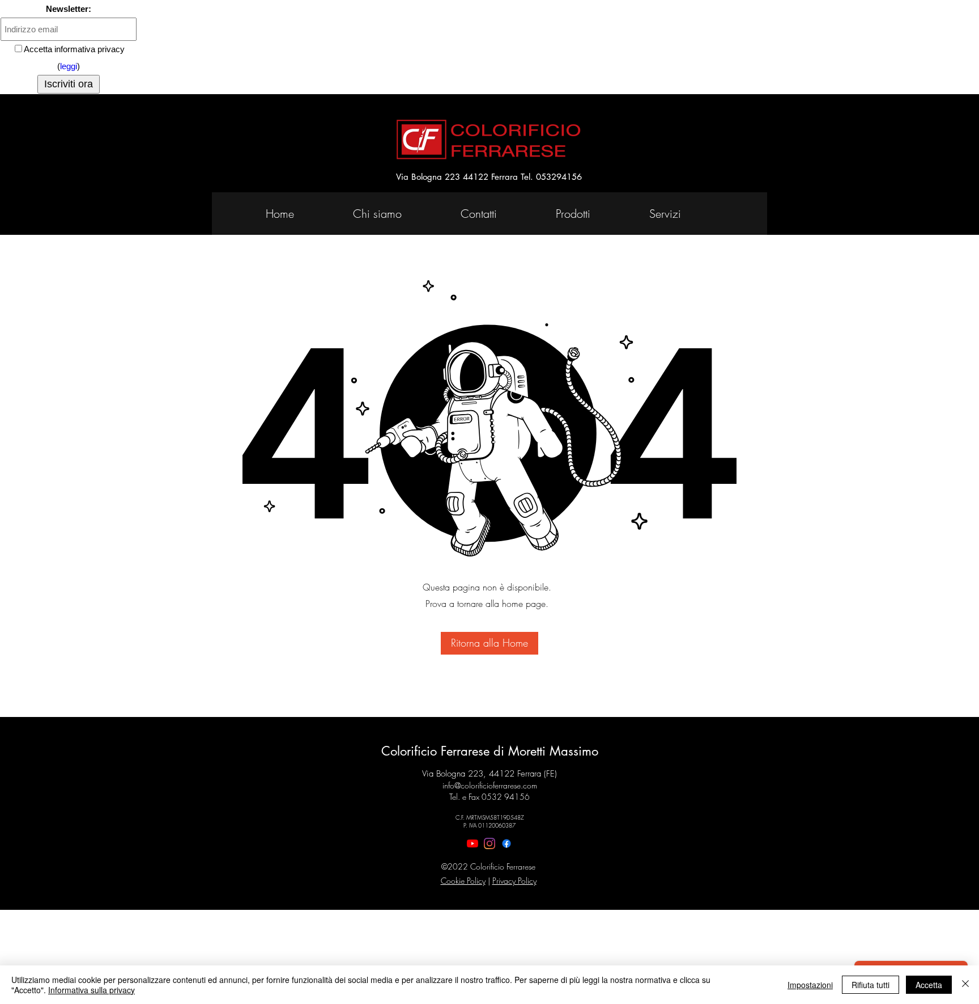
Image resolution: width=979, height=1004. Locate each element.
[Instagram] (489, 843)
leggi (68, 66)
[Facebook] (506, 843)
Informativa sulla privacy (91, 989)
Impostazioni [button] (810, 984)
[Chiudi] (965, 985)
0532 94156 (506, 796)
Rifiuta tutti (870, 984)
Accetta (929, 984)
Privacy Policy (514, 880)
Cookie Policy (463, 880)
